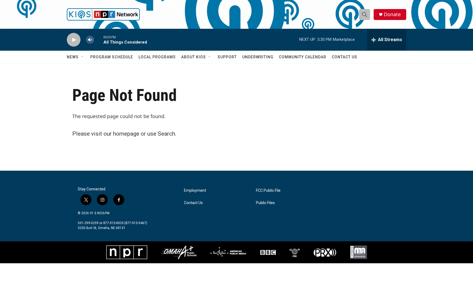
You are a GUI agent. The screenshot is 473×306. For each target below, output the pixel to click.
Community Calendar (302, 57)
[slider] (99, 39)
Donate (392, 14)
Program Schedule (111, 57)
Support (227, 57)
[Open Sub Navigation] (82, 57)
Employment (195, 190)
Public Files (265, 203)
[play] (73, 40)
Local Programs (157, 57)
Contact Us (344, 57)
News (73, 57)
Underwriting (257, 57)
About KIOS (193, 57)
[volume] (90, 40)
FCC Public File (268, 190)
